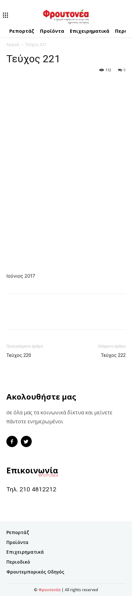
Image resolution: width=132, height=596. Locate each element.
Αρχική (12, 44)
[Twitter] (27, 84)
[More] (42, 84)
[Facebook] (12, 84)
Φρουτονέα (49, 589)
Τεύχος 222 (113, 355)
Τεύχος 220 (18, 355)
